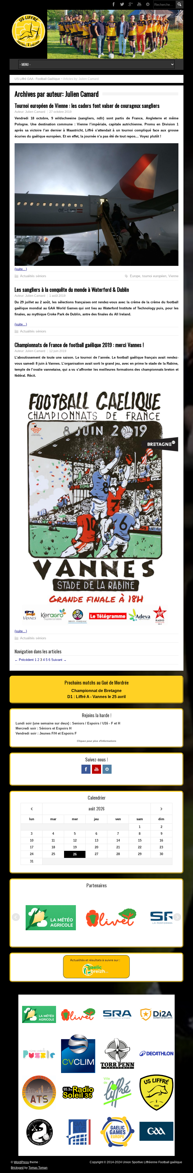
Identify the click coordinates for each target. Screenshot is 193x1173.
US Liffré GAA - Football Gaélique (37, 79)
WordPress (21, 1162)
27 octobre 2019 (60, 112)
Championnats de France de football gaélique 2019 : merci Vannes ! (79, 345)
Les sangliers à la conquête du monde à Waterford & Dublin (72, 289)
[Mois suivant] (161, 809)
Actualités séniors (33, 276)
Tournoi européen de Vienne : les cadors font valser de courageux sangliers (87, 105)
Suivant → (59, 660)
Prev (16, 917)
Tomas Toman (37, 1167)
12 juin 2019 (57, 351)
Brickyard (17, 1167)
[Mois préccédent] (31, 809)
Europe (135, 276)
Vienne (173, 276)
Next (177, 917)
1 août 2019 (57, 296)
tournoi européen (154, 276)
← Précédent (24, 660)
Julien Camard (35, 112)
